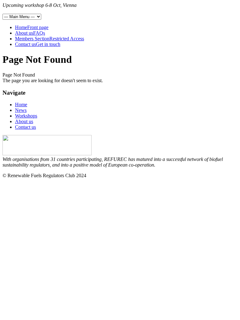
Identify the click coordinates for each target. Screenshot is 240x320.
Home (21, 104)
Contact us (25, 127)
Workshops (26, 115)
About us (24, 121)
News (21, 110)
